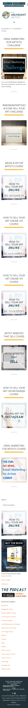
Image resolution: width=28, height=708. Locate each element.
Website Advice (5, 669)
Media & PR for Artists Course (14, 165)
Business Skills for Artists (8, 613)
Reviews (3, 646)
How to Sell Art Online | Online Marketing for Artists (14, 15)
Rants (3, 643)
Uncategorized (5, 665)
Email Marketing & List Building (10, 624)
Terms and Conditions (13, 705)
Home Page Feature (7, 632)
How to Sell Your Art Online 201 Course (14, 220)
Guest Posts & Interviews (8, 628)
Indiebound (4, 584)
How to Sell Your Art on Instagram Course (14, 391)
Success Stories (6, 658)
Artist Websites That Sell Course (14, 335)
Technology (4, 661)
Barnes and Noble (6, 576)
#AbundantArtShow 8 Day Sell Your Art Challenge (14, 108)
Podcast (3, 639)
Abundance (4, 605)
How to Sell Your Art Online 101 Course (14, 278)
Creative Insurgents (7, 620)
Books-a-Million (6, 580)
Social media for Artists (8, 654)
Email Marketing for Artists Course (14, 447)
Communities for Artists (8, 617)
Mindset (3, 635)
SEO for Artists (5, 650)
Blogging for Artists (7, 609)
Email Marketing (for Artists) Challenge (14, 42)
